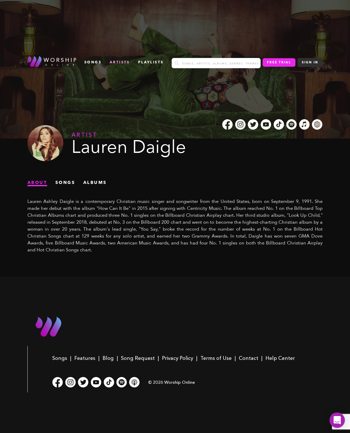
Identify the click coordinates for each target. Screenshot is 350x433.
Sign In (310, 62)
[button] (337, 420)
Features (84, 358)
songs (92, 62)
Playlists (151, 62)
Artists (120, 62)
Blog (108, 358)
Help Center (280, 358)
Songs (59, 358)
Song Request (138, 358)
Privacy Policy (177, 358)
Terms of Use (216, 358)
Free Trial (279, 62)
